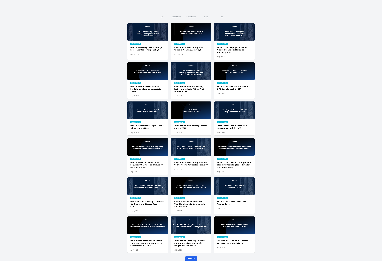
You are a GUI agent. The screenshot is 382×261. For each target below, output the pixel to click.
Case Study (176, 17)
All (162, 17)
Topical (220, 17)
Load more (191, 259)
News (206, 17)
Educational (191, 17)
